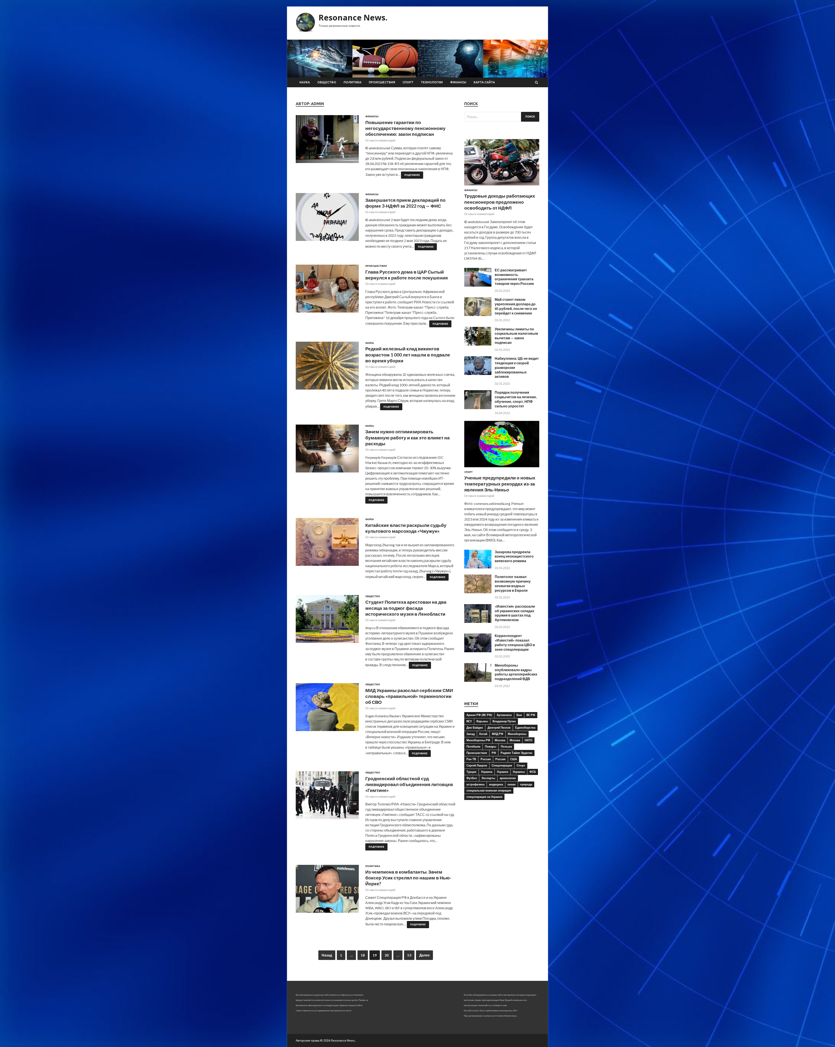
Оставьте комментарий (380, 140)
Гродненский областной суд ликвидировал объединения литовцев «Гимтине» (409, 784)
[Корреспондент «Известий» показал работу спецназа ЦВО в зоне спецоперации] (477, 651)
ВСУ (469, 721)
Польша (506, 746)
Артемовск (504, 715)
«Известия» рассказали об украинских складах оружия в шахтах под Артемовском (515, 613)
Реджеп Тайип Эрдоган (516, 753)
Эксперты (488, 778)
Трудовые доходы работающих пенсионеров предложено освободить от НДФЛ (499, 201)
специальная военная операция (488, 790)
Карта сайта (484, 82)
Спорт (407, 82)
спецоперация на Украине (484, 796)
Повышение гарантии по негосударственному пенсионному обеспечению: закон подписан (405, 128)
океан (512, 784)
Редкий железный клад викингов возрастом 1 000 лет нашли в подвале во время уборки (407, 354)
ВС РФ (530, 715)
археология (508, 778)
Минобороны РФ (478, 740)
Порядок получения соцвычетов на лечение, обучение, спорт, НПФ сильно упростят (516, 399)
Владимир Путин (504, 721)
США (513, 759)
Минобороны (517, 734)
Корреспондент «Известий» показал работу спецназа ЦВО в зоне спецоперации (515, 642)
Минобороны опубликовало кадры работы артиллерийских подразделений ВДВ (516, 672)
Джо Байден (474, 727)
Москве (515, 740)
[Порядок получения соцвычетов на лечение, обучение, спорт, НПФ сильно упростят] (477, 408)
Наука (304, 82)
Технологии (432, 82)
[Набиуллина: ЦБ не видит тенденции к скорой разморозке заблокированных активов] (477, 373)
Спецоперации (502, 765)
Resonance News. (353, 17)
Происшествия (382, 82)
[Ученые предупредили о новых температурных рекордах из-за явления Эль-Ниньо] (501, 468)
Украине (502, 771)
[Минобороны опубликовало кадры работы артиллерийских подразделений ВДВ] (477, 680)
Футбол (471, 778)
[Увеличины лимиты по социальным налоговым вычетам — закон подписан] (477, 344)
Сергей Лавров (476, 765)
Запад (470, 734)
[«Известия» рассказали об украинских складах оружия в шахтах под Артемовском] (477, 621)
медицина (496, 784)
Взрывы (482, 721)
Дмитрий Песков (499, 727)
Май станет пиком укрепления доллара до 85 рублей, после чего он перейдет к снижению (516, 306)
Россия (500, 759)
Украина (486, 771)
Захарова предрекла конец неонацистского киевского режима (514, 556)
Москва (500, 740)
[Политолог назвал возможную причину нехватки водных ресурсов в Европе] (477, 592)
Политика (352, 82)
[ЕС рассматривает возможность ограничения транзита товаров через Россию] (477, 285)
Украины (519, 771)
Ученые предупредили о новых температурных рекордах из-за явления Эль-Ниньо (499, 483)
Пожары (490, 746)
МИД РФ (497, 734)
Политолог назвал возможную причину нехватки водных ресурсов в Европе (513, 583)
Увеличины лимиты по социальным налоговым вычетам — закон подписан (516, 336)
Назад (327, 955)
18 (363, 955)
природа (526, 784)
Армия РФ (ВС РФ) (479, 715)
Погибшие (473, 746)
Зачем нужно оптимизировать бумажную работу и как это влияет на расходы (407, 437)
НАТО (528, 740)
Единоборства (525, 727)
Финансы (458, 82)
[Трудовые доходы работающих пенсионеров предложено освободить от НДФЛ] (501, 186)
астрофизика (475, 784)
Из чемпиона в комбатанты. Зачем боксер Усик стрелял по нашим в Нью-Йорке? (408, 877)
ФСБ (532, 771)
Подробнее (412, 175)
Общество (326, 82)
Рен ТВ (471, 759)
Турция (471, 771)
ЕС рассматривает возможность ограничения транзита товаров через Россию (514, 277)
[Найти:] (501, 117)
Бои (519, 715)
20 (387, 955)
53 (409, 955)
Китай (483, 734)
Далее (424, 955)
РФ (494, 753)
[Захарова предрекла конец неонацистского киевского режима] (477, 567)
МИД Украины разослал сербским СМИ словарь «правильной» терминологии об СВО (409, 696)
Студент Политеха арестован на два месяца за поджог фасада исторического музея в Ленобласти (405, 608)
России (486, 759)
